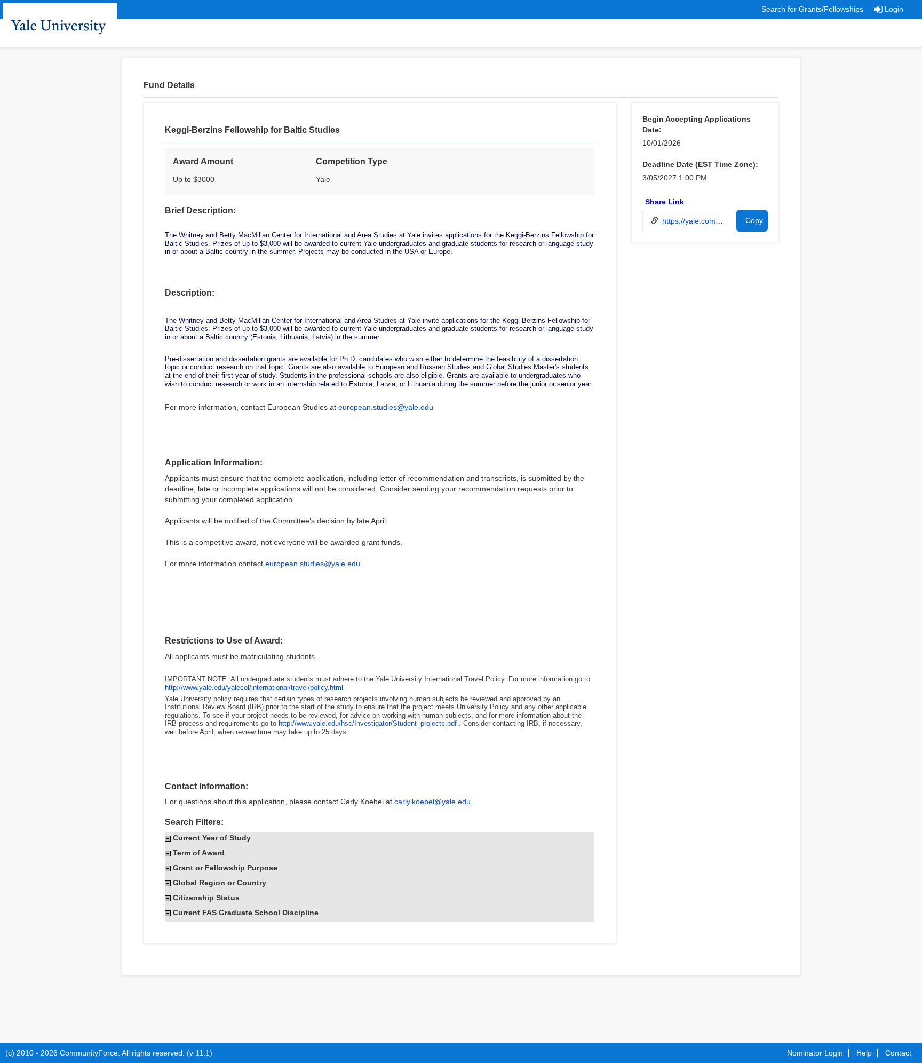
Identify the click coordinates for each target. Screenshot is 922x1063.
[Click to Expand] (168, 839)
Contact (898, 1053)
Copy (754, 220)
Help (864, 1053)
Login (894, 9)
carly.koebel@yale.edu (432, 801)
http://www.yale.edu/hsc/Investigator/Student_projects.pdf (368, 723)
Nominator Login (815, 1053)
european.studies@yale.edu (385, 407)
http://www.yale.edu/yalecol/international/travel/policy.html (254, 688)
